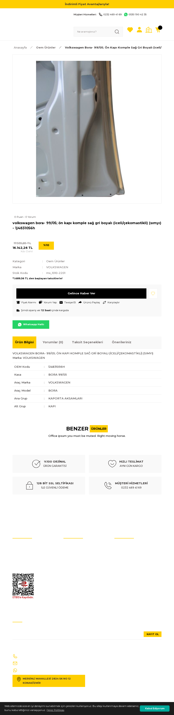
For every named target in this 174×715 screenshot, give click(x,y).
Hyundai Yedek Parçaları (78, 557)
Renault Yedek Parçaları (77, 583)
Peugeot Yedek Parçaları (77, 602)
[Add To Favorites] (153, 293)
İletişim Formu (21, 564)
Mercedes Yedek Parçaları (78, 576)
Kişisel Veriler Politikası (26, 551)
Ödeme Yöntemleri (125, 583)
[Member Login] (139, 29)
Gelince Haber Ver (81, 293)
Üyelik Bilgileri (122, 551)
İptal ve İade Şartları (24, 544)
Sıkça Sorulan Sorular (127, 557)
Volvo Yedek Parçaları (75, 564)
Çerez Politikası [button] (55, 710)
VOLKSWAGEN (57, 267)
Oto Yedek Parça (73, 544)
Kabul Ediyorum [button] (154, 708)
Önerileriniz (121, 342)
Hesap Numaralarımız (26, 557)
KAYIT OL (153, 634)
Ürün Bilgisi (24, 342)
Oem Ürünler (55, 261)
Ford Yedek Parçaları (75, 589)
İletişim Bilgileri (123, 544)
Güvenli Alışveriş (124, 570)
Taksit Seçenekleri (87, 342)
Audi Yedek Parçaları (75, 551)
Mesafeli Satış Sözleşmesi (129, 576)
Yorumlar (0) (53, 342)
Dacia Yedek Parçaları (76, 608)
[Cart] (158, 29)
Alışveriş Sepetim (124, 589)
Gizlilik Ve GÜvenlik (24, 570)
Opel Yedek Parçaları (75, 595)
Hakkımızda (121, 564)
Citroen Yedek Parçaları (77, 570)
